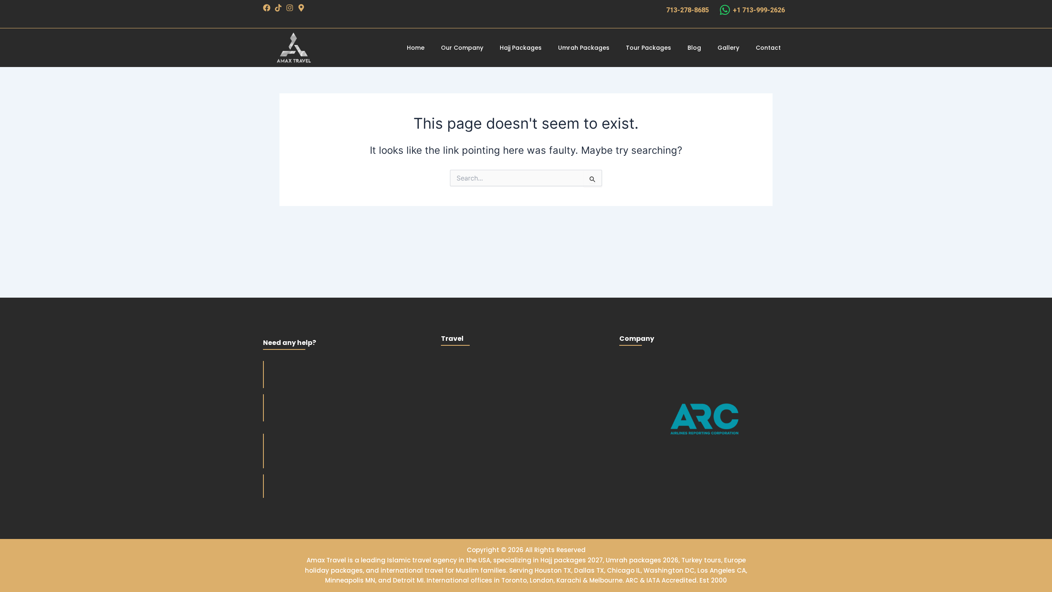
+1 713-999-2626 (759, 10)
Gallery (728, 48)
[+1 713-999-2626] (725, 10)
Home (415, 48)
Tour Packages (648, 48)
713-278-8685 (687, 10)
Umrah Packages (583, 48)
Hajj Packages (521, 48)
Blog (694, 48)
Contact (768, 48)
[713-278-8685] (656, 10)
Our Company (462, 48)
